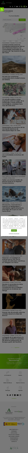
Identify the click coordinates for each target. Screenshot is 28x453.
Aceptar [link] (14, 230)
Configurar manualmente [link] (14, 233)
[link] (2, 9)
